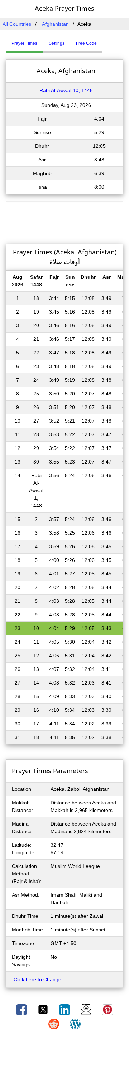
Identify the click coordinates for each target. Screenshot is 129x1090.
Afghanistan (55, 24)
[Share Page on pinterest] (107, 1009)
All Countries (17, 24)
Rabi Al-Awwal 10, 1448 (66, 90)
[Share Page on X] (43, 1009)
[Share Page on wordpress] (75, 1023)
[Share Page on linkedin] (65, 1009)
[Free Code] (111, 40)
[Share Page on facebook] (22, 1009)
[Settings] (108, 40)
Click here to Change (37, 979)
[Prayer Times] (104, 40)
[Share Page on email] (86, 1009)
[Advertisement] (64, 218)
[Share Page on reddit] (54, 1023)
